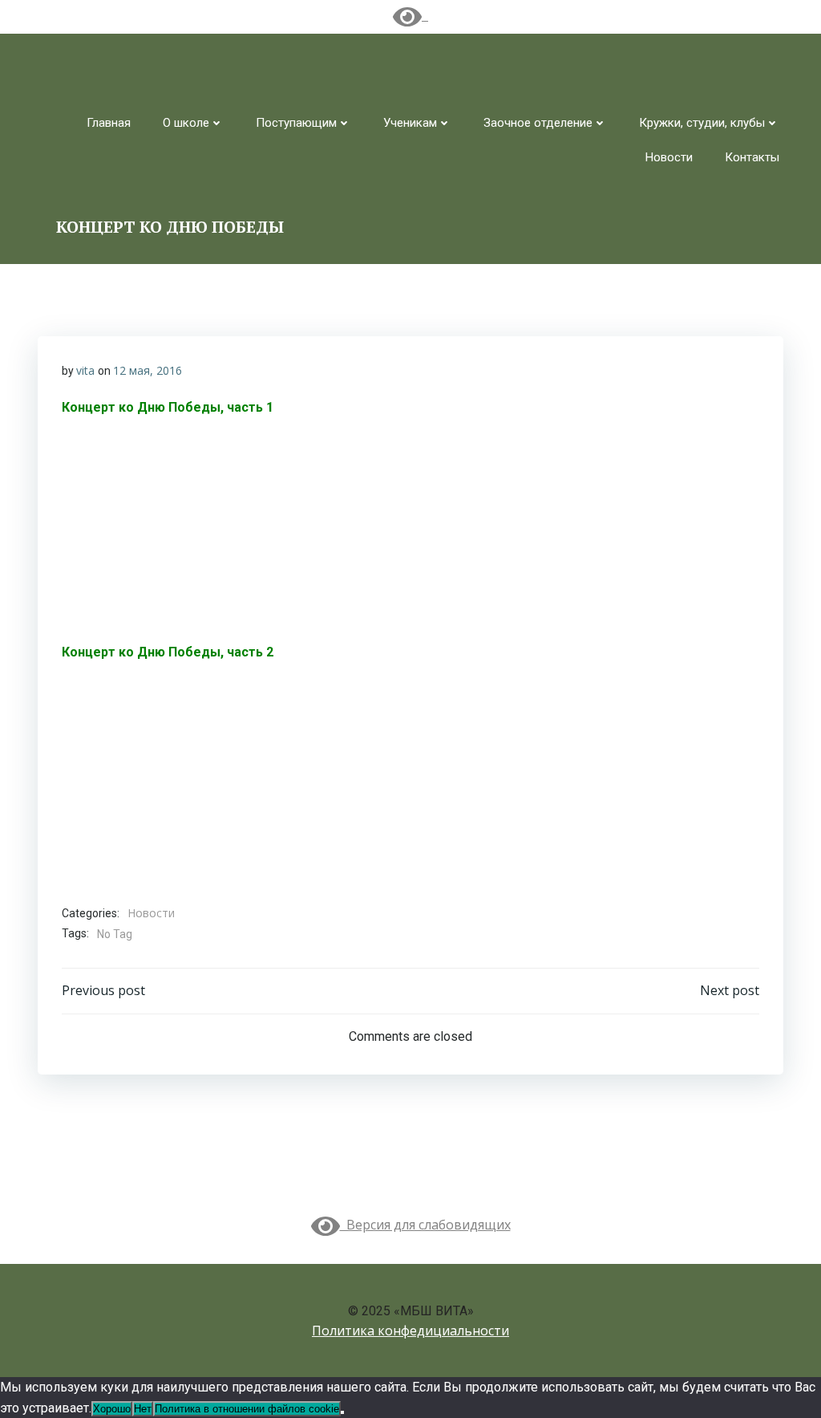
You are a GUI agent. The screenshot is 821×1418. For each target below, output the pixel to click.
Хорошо (112, 1409)
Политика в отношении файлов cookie (247, 1409)
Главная (109, 123)
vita (85, 370)
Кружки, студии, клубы (702, 123)
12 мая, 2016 (147, 370)
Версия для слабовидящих (425, 1224)
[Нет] (342, 1412)
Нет (143, 1409)
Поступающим (296, 123)
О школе (186, 123)
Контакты (752, 157)
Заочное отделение (537, 123)
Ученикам (410, 123)
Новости (669, 157)
